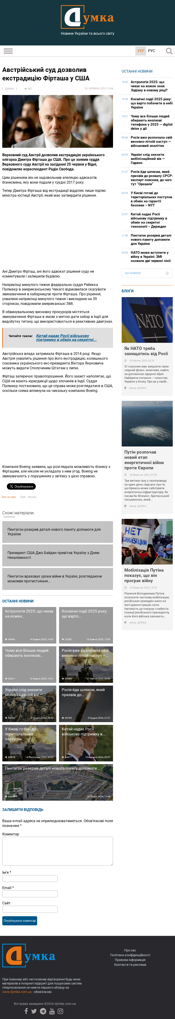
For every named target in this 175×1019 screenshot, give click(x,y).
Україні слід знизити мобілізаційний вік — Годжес (148, 159)
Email (8, 888)
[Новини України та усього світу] (87, 26)
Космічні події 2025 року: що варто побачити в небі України (152, 103)
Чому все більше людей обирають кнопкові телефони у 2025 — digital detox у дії (151, 122)
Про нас (130, 950)
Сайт (6, 903)
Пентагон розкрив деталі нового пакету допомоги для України (151, 239)
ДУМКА (9, 88)
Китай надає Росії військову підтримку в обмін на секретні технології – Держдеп (149, 220)
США (23, 497)
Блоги (128, 291)
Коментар (10, 834)
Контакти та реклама (130, 964)
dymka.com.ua (65, 1004)
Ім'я (6, 872)
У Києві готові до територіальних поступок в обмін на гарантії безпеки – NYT (151, 199)
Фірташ (32, 497)
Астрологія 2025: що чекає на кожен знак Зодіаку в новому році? (149, 86)
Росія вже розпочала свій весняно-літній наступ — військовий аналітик (151, 141)
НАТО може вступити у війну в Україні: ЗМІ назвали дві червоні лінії (151, 257)
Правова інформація (130, 960)
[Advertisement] (57, 234)
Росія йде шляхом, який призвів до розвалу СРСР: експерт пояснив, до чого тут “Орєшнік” (152, 178)
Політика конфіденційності (130, 955)
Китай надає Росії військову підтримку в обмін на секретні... (66, 337)
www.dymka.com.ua (17, 992)
